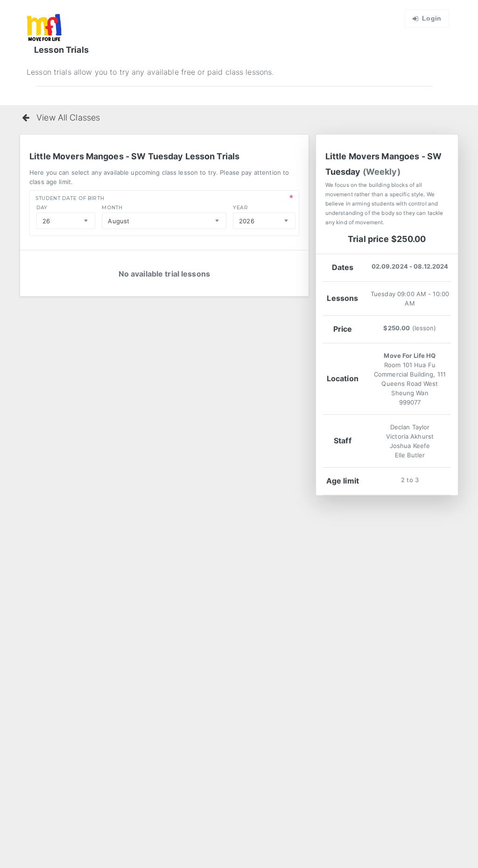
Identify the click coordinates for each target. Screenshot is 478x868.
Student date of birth (69, 198)
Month (112, 208)
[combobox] (65, 221)
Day (42, 208)
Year (240, 208)
